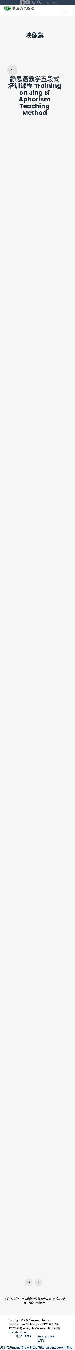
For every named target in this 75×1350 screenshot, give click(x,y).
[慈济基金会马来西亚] (19, 8)
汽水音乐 (6, 1347)
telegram (48, 1347)
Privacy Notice (46, 1336)
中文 (47, 3)
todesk (58, 1347)
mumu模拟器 (21, 1347)
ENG (55, 3)
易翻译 (67, 1347)
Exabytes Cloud (18, 1332)
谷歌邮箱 (36, 1347)
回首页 (42, 1340)
